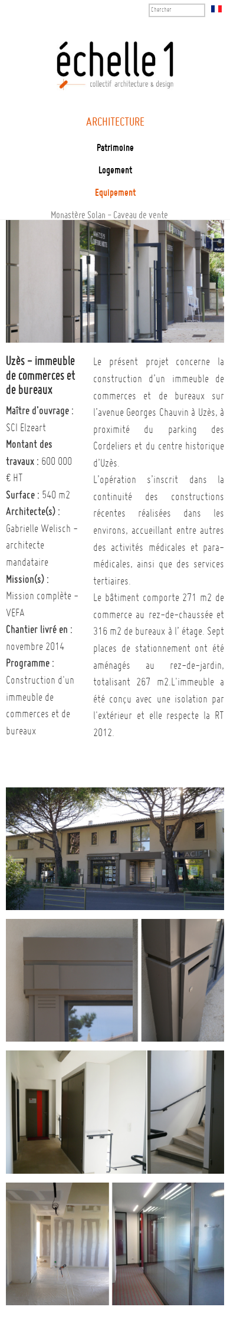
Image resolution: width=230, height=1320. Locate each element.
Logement (115, 171)
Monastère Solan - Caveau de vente (109, 216)
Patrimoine (115, 148)
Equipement (115, 193)
